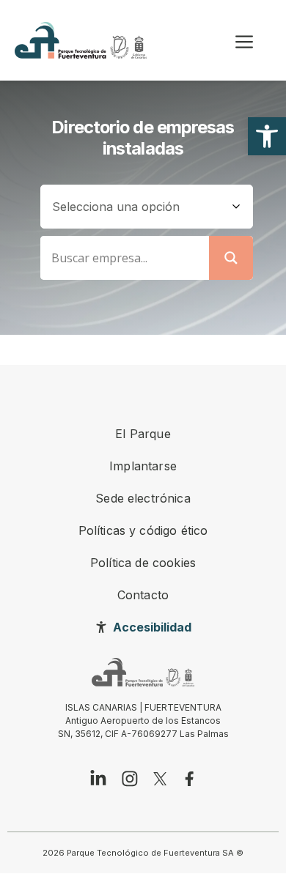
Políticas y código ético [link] (143, 530)
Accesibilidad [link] (152, 627)
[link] (267, 136)
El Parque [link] (142, 433)
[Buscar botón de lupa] (231, 258)
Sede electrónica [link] (143, 498)
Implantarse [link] (143, 466)
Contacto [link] (143, 595)
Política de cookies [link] (143, 562)
